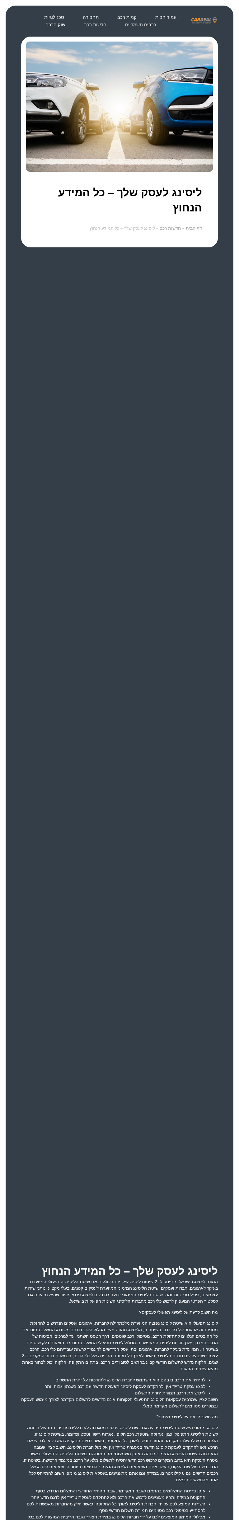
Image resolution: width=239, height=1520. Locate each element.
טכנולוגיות (54, 17)
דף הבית (194, 228)
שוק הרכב (55, 24)
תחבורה (91, 17)
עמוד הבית (165, 17)
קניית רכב (127, 17)
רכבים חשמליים (140, 24)
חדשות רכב (95, 24)
